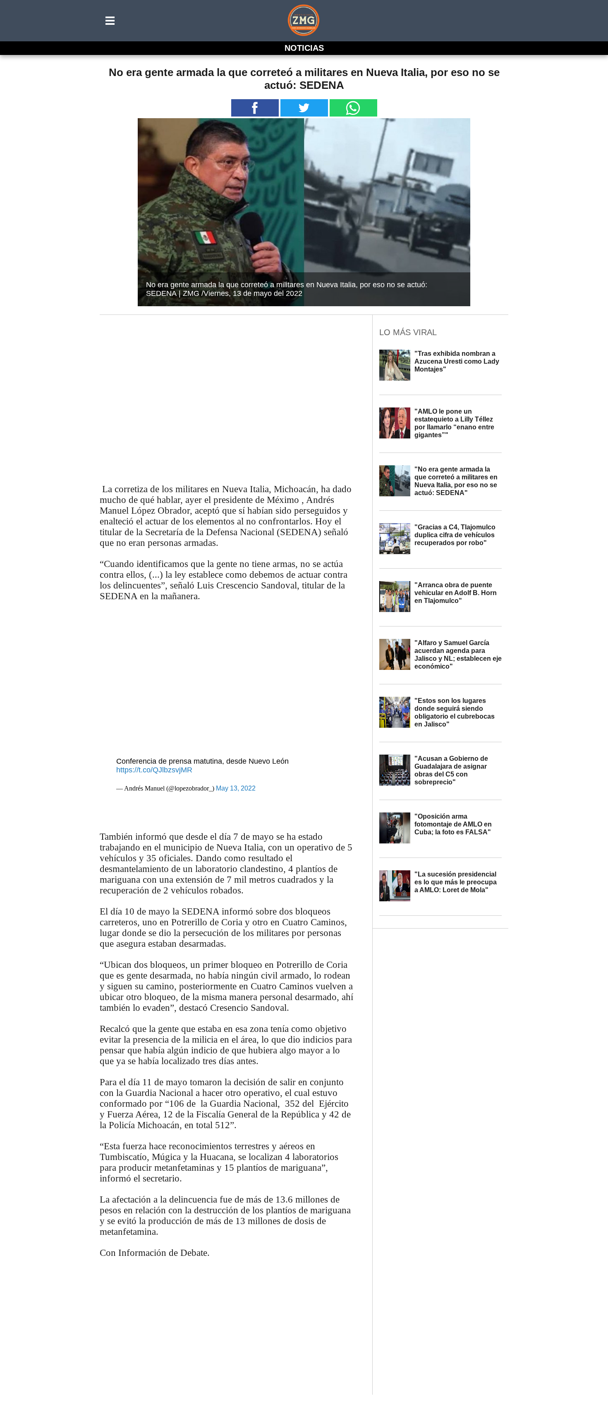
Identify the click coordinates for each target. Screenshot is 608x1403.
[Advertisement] (228, 383)
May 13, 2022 (236, 788)
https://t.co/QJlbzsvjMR (154, 770)
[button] (110, 21)
